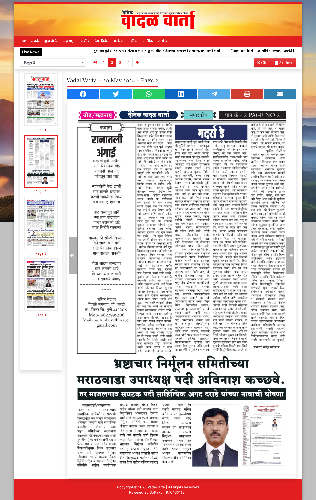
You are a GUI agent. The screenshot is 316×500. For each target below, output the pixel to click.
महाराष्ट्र (68, 41)
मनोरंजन (120, 41)
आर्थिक (147, 41)
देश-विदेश (102, 41)
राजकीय (84, 41)
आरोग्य (163, 41)
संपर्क (35, 41)
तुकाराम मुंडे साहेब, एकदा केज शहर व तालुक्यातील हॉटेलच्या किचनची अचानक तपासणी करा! (121, 50)
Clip (264, 62)
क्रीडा (134, 41)
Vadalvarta (156, 487)
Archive (285, 62)
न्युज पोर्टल (51, 41)
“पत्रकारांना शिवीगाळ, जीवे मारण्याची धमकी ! (227, 50)
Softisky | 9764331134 (168, 492)
